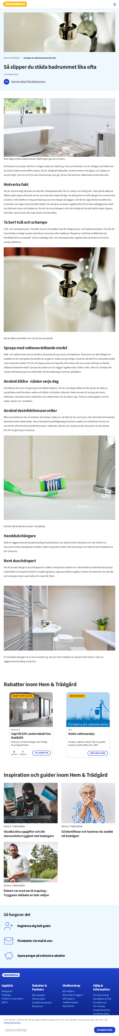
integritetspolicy (12, 1023)
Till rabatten (41, 753)
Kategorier (7, 991)
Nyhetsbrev (68, 1006)
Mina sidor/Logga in (73, 995)
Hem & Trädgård (12, 58)
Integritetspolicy (101, 1010)
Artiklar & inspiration (12, 998)
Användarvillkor (101, 1013)
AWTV (5, 1002)
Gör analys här (97, 753)
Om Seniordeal (101, 995)
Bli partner (37, 1006)
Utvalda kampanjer (42, 1002)
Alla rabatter (38, 995)
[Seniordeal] (14, 4)
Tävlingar (6, 995)
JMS (70, 730)
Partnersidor (38, 999)
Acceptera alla (104, 1030)
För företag (99, 1006)
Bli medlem (68, 991)
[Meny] (115, 4)
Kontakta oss (100, 1002)
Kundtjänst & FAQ (102, 999)
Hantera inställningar (16, 1030)
